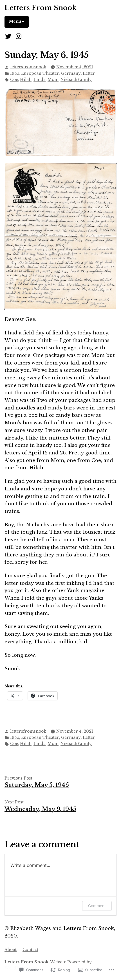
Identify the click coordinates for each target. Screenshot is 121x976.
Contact (30, 949)
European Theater (40, 73)
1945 (14, 73)
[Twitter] (9, 36)
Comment (97, 905)
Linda (39, 79)
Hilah (26, 79)
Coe (14, 79)
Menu (19, 21)
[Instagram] (17, 36)
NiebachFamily (76, 79)
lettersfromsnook (28, 67)
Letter (89, 73)
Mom (53, 79)
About (11, 949)
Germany (71, 73)
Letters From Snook (41, 8)
